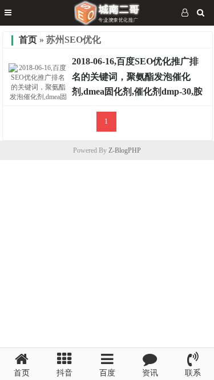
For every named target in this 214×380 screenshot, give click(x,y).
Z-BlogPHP (124, 150)
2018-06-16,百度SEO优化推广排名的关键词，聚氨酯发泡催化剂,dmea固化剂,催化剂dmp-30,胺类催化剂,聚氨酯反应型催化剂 (137, 84)
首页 (28, 39)
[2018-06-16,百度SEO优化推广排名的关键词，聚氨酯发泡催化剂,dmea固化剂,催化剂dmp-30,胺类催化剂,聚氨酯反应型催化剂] (38, 97)
